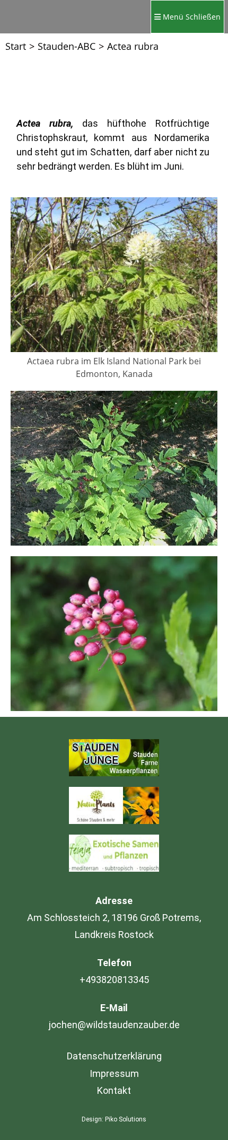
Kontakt (114, 1090)
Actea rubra (133, 46)
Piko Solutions (125, 1119)
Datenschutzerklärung (114, 1056)
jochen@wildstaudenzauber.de (114, 1024)
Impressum (114, 1073)
